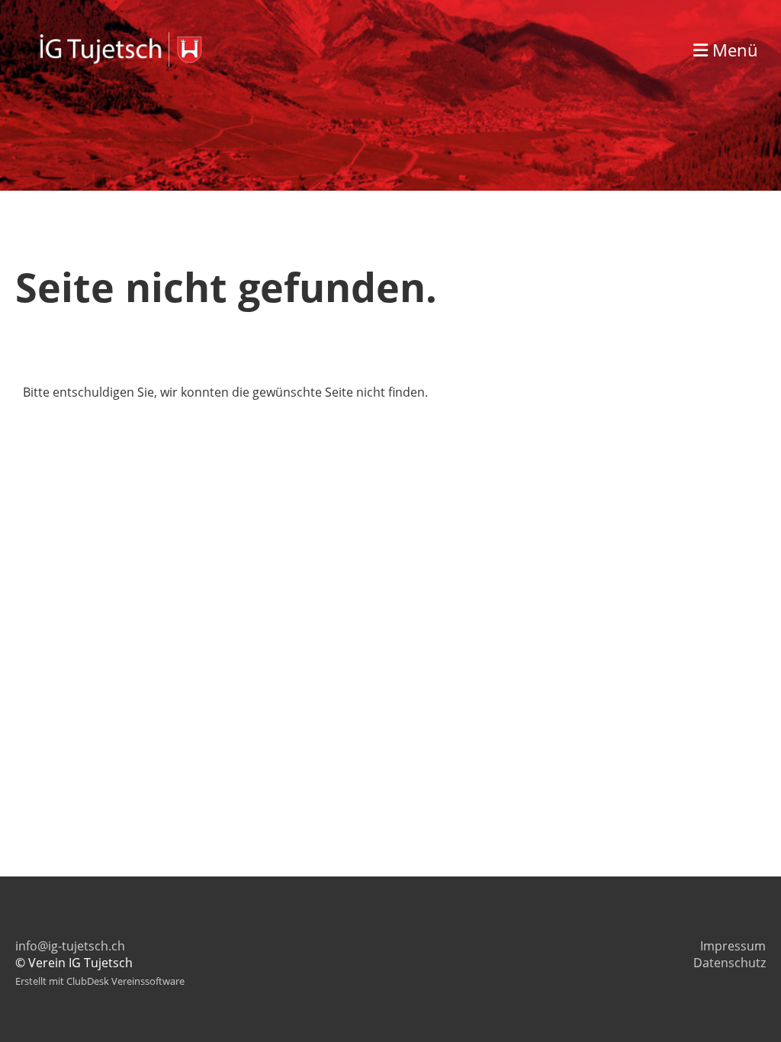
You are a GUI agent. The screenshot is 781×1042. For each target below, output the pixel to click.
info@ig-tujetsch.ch (70, 945)
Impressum (733, 945)
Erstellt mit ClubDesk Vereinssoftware (100, 981)
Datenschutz (729, 962)
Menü (733, 49)
